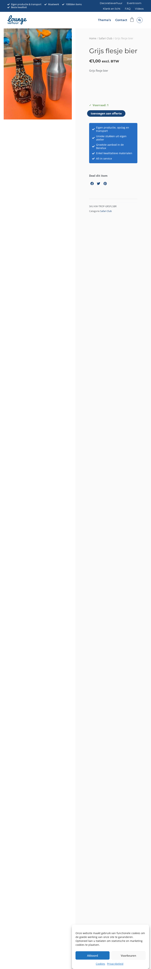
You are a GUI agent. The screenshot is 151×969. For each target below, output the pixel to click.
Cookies (100, 963)
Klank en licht (111, 8)
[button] (140, 20)
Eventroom (134, 3)
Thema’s (104, 20)
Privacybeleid (115, 963)
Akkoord (92, 955)
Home (92, 38)
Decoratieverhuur (111, 3)
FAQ (128, 8)
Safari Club (105, 38)
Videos (139, 8)
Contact (121, 20)
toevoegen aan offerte (106, 113)
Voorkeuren (128, 955)
